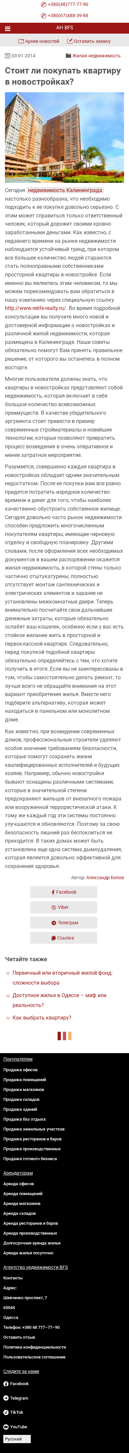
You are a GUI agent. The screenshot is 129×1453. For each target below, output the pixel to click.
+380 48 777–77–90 (41, 1327)
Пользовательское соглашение (34, 1357)
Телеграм (68, 922)
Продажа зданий (20, 1109)
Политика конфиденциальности (34, 1347)
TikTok (16, 1412)
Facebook (66, 892)
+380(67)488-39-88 (68, 15)
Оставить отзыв (19, 1337)
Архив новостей (42, 41)
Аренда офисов (18, 1183)
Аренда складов (19, 1213)
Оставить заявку (92, 41)
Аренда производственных (30, 1233)
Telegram (19, 1398)
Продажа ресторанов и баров (32, 1138)
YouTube (18, 1426)
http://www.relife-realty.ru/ (35, 308)
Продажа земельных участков (33, 1129)
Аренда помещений (22, 1193)
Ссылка (65, 937)
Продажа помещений (24, 1079)
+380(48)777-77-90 (68, 4)
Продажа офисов (20, 1069)
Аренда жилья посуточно (28, 1252)
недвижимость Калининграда (65, 190)
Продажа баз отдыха (24, 1119)
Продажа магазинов (23, 1089)
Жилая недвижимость (96, 55)
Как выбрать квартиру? (42, 1018)
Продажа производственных (32, 1148)
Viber (63, 907)
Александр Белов (105, 877)
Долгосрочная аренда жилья (32, 1243)
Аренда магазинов (21, 1203)
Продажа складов (21, 1099)
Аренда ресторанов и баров (30, 1223)
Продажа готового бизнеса (30, 1158)
